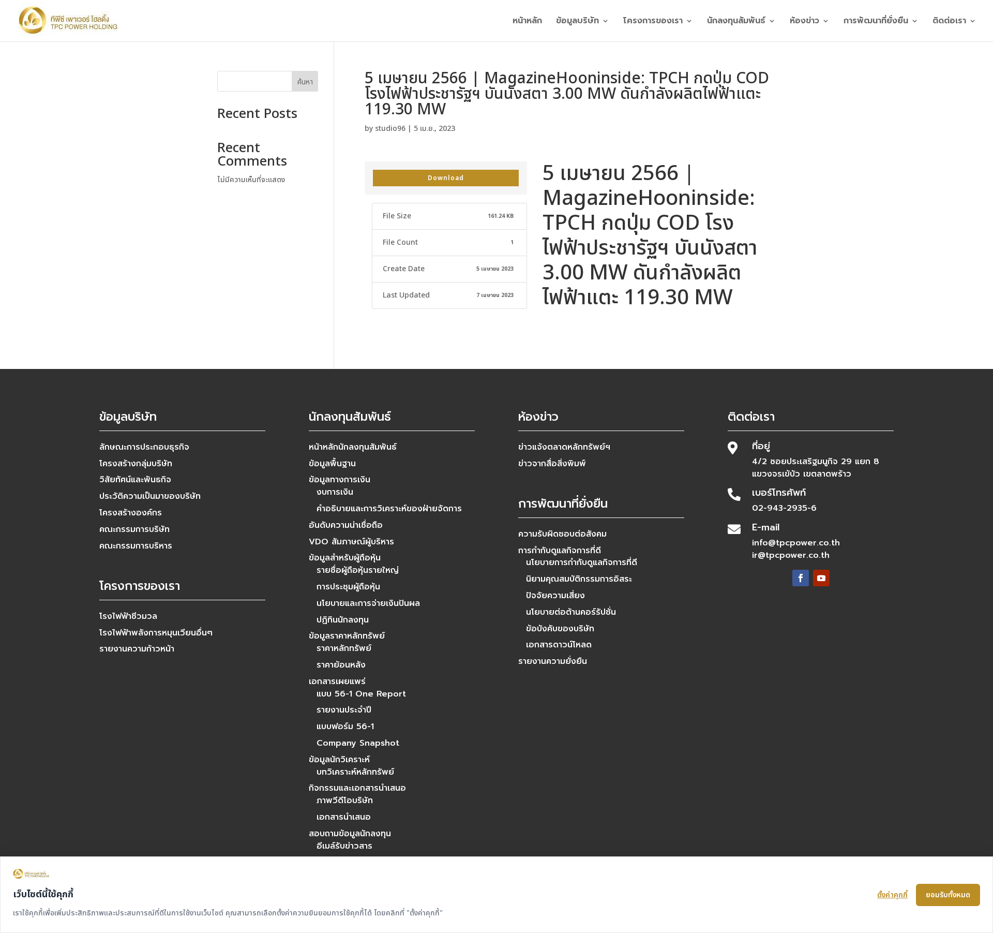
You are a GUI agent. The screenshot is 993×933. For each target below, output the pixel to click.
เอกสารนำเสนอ (344, 817)
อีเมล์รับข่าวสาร (344, 846)
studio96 (390, 128)
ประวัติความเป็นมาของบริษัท (150, 496)
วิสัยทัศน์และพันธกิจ (135, 479)
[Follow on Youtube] (821, 578)
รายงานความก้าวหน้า (136, 649)
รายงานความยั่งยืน (552, 661)
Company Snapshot (358, 743)
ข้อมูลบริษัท (577, 22)
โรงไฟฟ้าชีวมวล (128, 616)
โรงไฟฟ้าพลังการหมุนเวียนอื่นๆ (156, 633)
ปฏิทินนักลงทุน (343, 620)
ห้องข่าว (804, 22)
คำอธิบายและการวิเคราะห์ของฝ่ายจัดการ (389, 508)
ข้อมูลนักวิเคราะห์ (339, 759)
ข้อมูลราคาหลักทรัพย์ (347, 636)
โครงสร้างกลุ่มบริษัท (135, 463)
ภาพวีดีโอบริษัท (345, 800)
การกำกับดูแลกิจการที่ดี (559, 550)
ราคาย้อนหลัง (341, 665)
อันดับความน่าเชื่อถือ (346, 525)
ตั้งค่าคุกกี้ (892, 895)
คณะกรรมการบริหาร (135, 546)
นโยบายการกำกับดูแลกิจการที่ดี (581, 562)
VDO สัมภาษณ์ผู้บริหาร (351, 542)
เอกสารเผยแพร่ (337, 681)
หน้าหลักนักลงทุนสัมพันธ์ (353, 447)
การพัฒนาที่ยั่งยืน (876, 22)
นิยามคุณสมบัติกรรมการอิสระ (579, 579)
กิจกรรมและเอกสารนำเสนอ (357, 788)
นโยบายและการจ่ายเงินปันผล (368, 603)
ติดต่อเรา (949, 22)
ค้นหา (305, 82)
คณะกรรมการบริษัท (134, 529)
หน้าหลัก (527, 22)
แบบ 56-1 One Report (361, 694)
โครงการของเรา (653, 22)
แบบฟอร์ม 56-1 (345, 726)
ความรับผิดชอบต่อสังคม (562, 534)
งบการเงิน (335, 492)
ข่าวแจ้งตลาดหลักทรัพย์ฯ (564, 447)
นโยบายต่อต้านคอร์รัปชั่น (571, 612)
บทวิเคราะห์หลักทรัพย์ (355, 772)
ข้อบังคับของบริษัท (560, 629)
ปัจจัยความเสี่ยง (555, 595)
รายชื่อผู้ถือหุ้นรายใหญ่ (358, 570)
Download (446, 178)
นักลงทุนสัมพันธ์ (736, 22)
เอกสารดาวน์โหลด (559, 645)
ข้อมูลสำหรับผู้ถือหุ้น (345, 558)
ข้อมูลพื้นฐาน (332, 463)
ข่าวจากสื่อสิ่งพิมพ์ (552, 463)
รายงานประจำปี (344, 710)
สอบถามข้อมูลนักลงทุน (350, 833)
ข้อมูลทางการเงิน (339, 479)
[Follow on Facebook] (800, 578)
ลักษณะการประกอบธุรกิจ (144, 447)
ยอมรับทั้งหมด (948, 895)
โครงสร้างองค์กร (130, 513)
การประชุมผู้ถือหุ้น (348, 587)
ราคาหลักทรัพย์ (344, 648)
